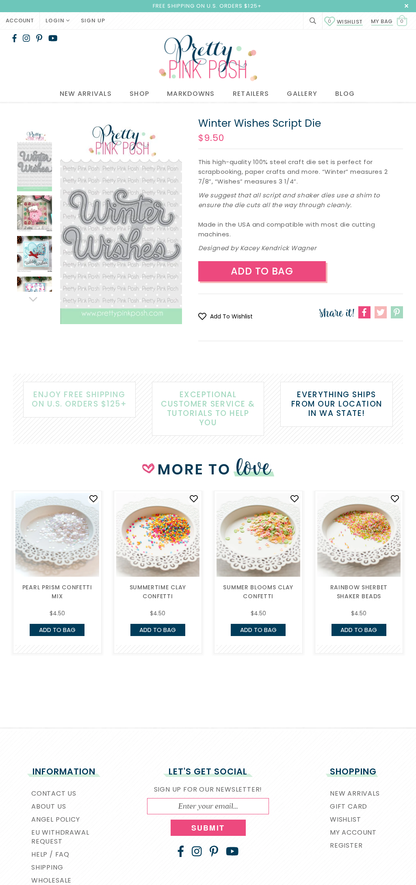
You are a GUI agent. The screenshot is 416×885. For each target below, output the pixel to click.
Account (20, 20)
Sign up (93, 20)
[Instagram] (26, 38)
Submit (208, 827)
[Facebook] (14, 38)
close (406, 6)
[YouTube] (53, 38)
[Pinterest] (39, 38)
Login (56, 20)
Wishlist (345, 22)
